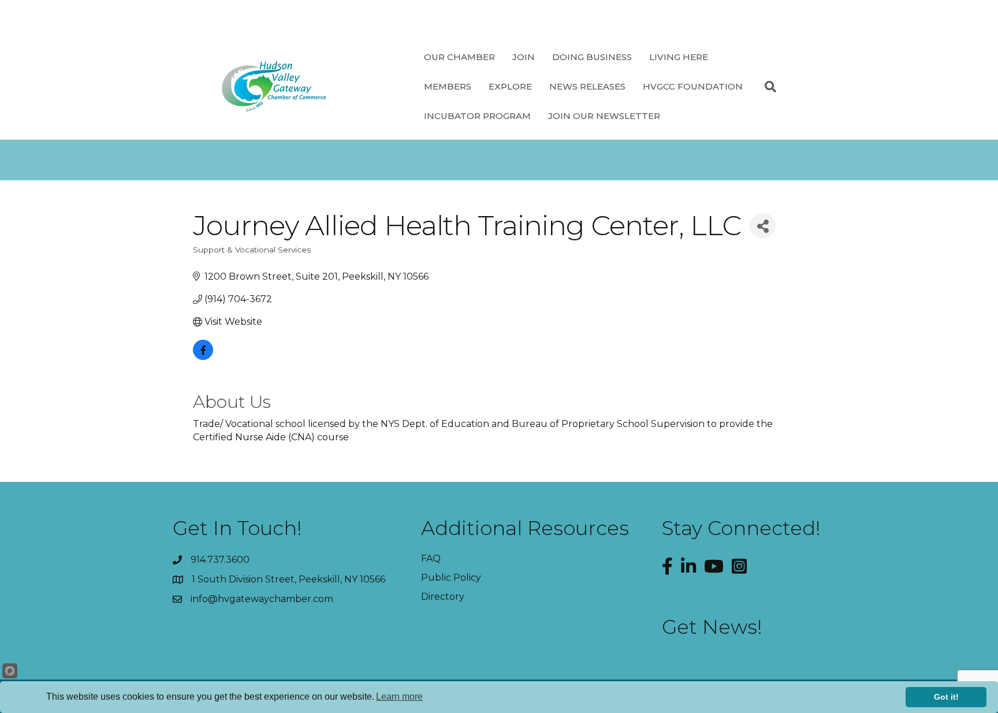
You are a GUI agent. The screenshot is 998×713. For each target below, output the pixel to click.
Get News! (712, 627)
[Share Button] (763, 226)
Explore (510, 86)
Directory (442, 596)
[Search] (766, 86)
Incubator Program (477, 115)
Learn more (399, 696)
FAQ (431, 558)
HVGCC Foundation (693, 86)
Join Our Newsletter (604, 115)
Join (523, 56)
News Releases (587, 86)
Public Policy (451, 577)
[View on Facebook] (203, 356)
